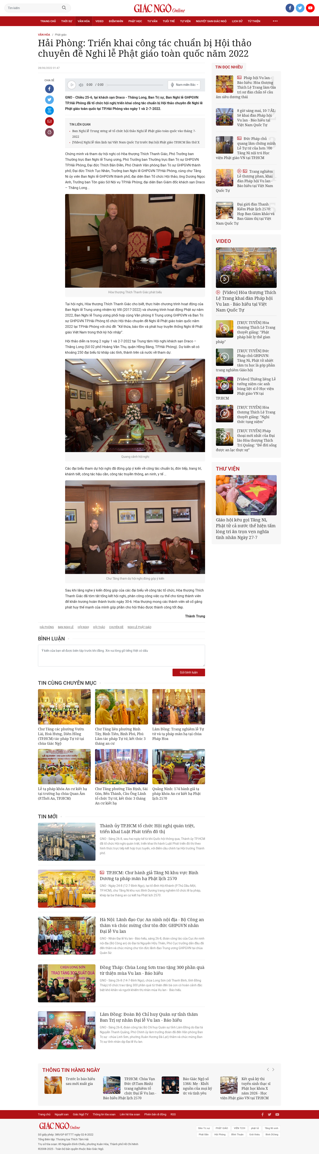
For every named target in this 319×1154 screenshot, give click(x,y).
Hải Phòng (47, 627)
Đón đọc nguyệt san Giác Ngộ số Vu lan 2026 (154, 1083)
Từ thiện (254, 21)
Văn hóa (84, 21)
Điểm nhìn (116, 21)
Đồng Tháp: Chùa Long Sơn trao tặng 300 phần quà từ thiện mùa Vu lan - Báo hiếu (152, 970)
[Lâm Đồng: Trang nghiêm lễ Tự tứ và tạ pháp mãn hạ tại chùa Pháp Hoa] (178, 706)
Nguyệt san (62, 1114)
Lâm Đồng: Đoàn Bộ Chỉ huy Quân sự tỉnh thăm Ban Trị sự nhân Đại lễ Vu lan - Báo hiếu (149, 1017)
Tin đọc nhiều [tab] (229, 67)
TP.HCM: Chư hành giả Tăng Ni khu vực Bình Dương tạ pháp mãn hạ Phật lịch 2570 (149, 875)
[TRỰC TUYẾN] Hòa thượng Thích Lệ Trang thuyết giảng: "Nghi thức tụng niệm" (256, 414)
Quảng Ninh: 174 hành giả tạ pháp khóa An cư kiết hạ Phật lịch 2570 (176, 793)
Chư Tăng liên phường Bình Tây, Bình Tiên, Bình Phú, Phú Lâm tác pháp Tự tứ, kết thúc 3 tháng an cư (120, 736)
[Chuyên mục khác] (275, 21)
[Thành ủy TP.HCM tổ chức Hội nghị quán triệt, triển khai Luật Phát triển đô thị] (66, 842)
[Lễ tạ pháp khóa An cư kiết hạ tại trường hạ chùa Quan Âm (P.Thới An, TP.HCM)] (64, 766)
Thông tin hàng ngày (71, 1070)
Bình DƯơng (272, 1134)
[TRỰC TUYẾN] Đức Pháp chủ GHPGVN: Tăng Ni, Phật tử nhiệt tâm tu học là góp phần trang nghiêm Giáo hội (245, 360)
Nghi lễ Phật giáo (139, 627)
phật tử (255, 1128)
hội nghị (83, 627)
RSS (173, 1114)
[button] (269, 1086)
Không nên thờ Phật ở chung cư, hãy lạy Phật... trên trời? (271, 1083)
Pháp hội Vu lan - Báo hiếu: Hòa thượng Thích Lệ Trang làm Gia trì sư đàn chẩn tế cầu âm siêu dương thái (246, 87)
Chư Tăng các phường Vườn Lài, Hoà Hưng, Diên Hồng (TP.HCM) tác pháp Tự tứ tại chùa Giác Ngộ (61, 736)
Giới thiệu (254, 1134)
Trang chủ (48, 21)
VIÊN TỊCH (239, 1128)
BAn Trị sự (204, 1128)
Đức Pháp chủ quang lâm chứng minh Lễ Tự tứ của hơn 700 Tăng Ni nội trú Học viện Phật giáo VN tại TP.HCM (246, 148)
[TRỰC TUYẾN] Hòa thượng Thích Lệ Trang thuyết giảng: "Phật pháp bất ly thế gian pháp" (245, 332)
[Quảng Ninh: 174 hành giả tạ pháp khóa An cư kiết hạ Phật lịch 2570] (178, 766)
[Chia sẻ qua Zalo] (49, 110)
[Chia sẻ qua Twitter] (49, 99)
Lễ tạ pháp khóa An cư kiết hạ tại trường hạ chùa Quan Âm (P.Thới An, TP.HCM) (62, 793)
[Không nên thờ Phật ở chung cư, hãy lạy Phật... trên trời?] (242, 1085)
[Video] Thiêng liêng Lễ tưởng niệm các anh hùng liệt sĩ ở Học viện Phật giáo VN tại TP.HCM (246, 389)
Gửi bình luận (189, 672)
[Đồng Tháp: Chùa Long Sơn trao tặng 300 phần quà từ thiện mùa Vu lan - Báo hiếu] (66, 983)
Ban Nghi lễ (66, 627)
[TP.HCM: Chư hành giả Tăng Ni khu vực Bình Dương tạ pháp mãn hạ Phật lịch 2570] (66, 889)
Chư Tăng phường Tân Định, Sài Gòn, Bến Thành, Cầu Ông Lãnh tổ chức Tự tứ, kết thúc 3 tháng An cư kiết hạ (121, 796)
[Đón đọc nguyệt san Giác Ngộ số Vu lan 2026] (125, 1085)
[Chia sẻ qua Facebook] (49, 89)
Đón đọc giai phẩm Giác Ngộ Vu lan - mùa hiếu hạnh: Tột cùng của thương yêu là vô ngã (202, 1088)
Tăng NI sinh (271, 1128)
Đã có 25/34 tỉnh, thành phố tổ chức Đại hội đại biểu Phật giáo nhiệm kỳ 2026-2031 (245, 525)
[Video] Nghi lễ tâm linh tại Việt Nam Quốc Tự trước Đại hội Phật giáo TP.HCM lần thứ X (135, 142)
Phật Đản (204, 1134)
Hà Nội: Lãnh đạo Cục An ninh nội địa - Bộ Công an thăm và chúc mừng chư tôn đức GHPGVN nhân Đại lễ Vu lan (152, 925)
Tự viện (185, 21)
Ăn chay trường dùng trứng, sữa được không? (92, 1083)
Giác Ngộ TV (80, 1114)
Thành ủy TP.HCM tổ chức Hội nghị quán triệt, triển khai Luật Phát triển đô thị (147, 828)
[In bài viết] (49, 132)
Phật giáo (60, 34)
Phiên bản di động (155, 1114)
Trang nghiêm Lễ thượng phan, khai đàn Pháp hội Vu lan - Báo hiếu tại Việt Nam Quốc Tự (244, 181)
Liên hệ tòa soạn (130, 1114)
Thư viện (228, 468)
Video (99, 21)
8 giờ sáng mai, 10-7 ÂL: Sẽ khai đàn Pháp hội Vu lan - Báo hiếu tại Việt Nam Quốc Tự (256, 117)
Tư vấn (152, 21)
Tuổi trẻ (169, 21)
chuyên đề (116, 627)
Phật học (135, 21)
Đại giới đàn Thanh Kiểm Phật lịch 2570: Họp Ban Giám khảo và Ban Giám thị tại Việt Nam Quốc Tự (245, 214)
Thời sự (66, 21)
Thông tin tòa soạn (104, 1114)
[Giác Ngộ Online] (111, 1125)
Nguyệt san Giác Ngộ (211, 21)
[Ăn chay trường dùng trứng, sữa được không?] (66, 1085)
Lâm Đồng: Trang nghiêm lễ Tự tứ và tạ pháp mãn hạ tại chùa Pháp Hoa (178, 734)
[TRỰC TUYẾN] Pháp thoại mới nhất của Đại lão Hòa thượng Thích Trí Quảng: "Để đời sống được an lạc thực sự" (246, 440)
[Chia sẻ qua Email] (49, 121)
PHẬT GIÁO (222, 1128)
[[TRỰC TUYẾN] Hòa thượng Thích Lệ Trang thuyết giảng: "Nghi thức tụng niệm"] (224, 413)
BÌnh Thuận (237, 1134)
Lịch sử (237, 21)
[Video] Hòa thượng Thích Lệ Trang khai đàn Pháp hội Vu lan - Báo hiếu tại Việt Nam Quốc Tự (246, 301)
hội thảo (99, 627)
